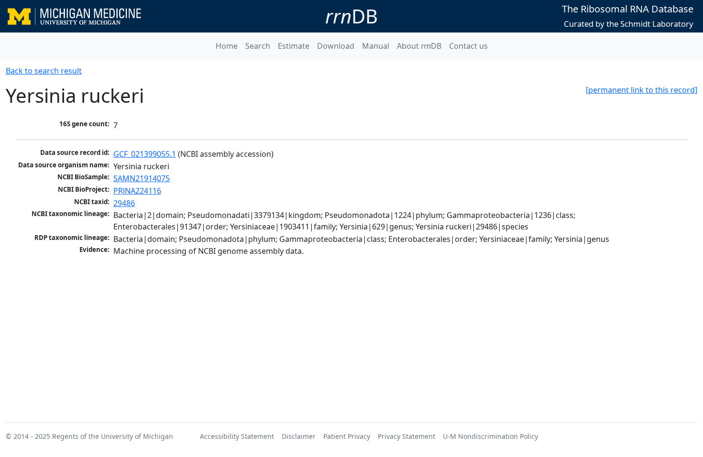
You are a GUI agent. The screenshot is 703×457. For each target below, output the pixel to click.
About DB (419, 46)
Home (227, 46)
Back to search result (44, 70)
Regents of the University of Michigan (112, 436)
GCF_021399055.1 (144, 154)
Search (257, 46)
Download (335, 46)
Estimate (293, 46)
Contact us (468, 46)
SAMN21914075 (141, 178)
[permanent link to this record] (641, 90)
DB (351, 16)
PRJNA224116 (137, 190)
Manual (375, 46)
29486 (124, 203)
